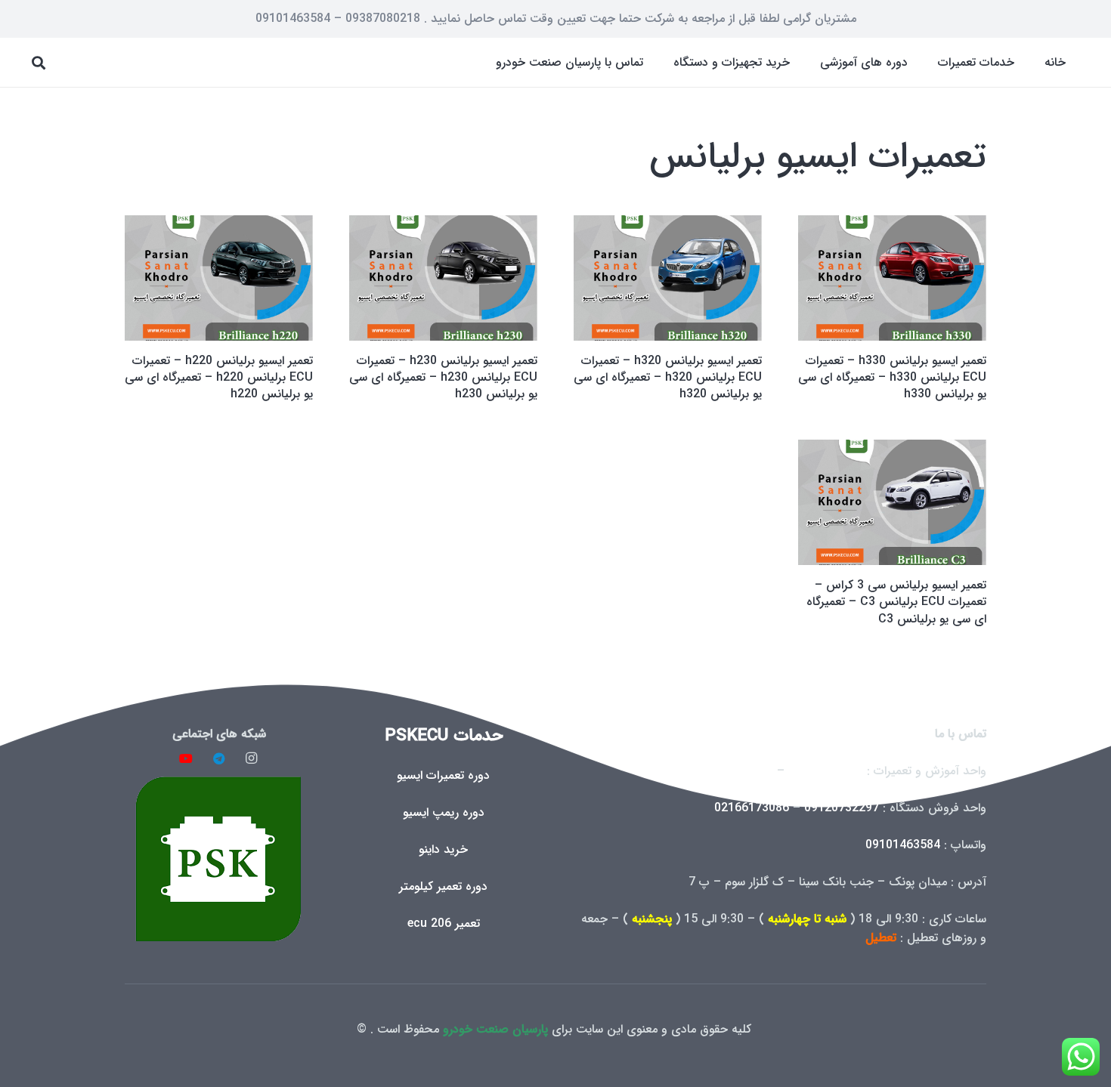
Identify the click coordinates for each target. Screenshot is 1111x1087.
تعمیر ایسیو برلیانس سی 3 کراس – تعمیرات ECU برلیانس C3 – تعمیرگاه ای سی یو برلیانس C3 (896, 602)
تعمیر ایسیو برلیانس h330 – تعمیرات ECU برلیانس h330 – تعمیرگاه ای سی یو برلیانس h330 (892, 377)
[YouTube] (186, 758)
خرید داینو (443, 849)
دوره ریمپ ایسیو (443, 812)
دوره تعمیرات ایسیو (443, 775)
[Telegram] (219, 758)
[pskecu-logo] (219, 858)
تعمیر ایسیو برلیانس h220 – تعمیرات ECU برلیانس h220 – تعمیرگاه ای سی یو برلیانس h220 (219, 377)
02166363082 (825, 770)
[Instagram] (252, 758)
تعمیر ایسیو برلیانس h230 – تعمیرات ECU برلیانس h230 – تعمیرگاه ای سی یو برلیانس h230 (443, 377)
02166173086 (751, 807)
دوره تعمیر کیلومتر (443, 886)
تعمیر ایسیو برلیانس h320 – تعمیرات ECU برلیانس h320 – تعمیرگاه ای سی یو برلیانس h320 (668, 377)
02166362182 (735, 770)
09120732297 (841, 807)
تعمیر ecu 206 (443, 923)
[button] (927, 62)
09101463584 (902, 844)
